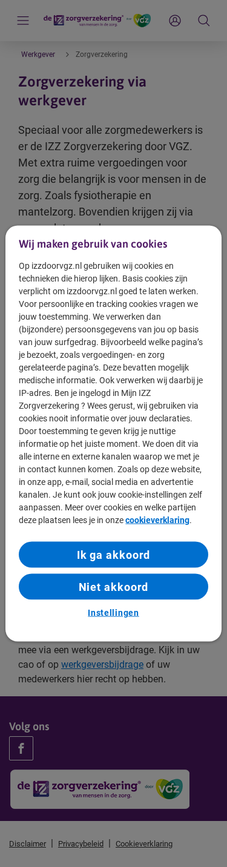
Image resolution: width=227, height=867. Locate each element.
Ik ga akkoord (114, 554)
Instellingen (113, 613)
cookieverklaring (157, 519)
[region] (113, 434)
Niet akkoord (114, 587)
